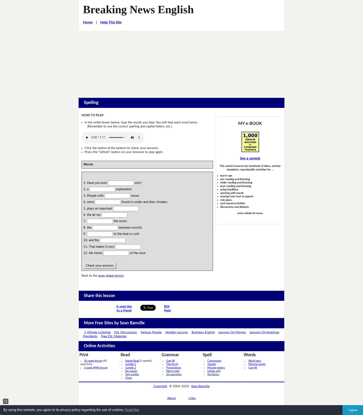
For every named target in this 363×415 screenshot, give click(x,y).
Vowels (211, 364)
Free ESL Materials (114, 336)
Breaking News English (138, 9)
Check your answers (100, 265)
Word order (173, 371)
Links (192, 398)
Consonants (214, 361)
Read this (132, 410)
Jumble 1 (130, 364)
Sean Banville (200, 386)
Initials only (214, 371)
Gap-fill (170, 361)
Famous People (151, 332)
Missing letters (216, 368)
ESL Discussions (125, 332)
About (171, 398)
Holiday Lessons (176, 332)
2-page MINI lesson (96, 368)
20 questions (174, 374)
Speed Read (132, 361)
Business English (203, 332)
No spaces (131, 371)
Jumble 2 (130, 368)
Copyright (160, 386)
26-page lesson (93, 361)
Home (88, 22)
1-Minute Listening (97, 332)
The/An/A (172, 364)
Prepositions (173, 368)
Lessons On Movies (232, 332)
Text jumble (132, 374)
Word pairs (254, 361)
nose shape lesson (111, 275)
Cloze (128, 378)
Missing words (257, 364)
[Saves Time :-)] (250, 142)
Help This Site (111, 22)
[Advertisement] (181, 62)
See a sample (250, 158)
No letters (213, 374)
